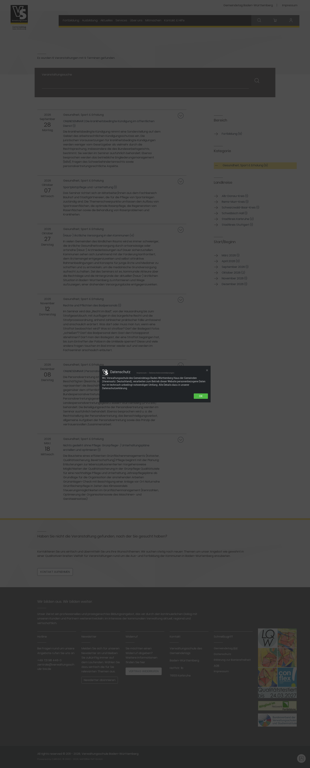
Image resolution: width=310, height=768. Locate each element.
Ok (201, 396)
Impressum (142, 372)
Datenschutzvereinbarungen (161, 372)
